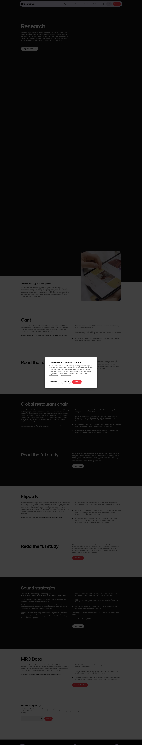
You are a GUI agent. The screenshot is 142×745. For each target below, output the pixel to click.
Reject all (66, 382)
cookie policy (53, 375)
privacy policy (66, 375)
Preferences (54, 382)
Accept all (76, 382)
